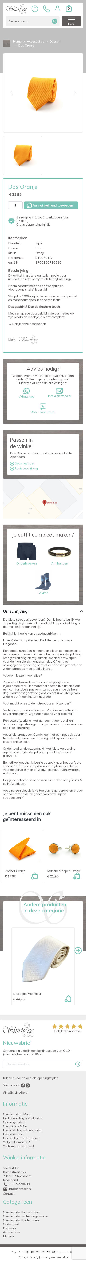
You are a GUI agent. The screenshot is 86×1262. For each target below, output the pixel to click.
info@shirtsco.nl (59, 396)
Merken (8, 1236)
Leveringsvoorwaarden (54, 1257)
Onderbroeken (26, 563)
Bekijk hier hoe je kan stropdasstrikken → (32, 633)
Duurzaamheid (13, 1134)
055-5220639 (19, 1184)
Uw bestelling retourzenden (23, 1130)
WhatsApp (27, 396)
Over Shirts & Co (15, 1126)
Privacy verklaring (28, 1257)
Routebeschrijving (26, 468)
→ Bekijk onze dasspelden (27, 324)
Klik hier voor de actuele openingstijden (30, 1078)
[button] (57, 8)
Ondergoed (11, 1224)
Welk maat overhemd (18, 1146)
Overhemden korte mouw (21, 1220)
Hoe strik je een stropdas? (21, 1138)
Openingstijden (24, 463)
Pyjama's (9, 1228)
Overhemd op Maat (17, 1114)
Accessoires (11, 1232)
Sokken (43, 593)
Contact (9, 1194)
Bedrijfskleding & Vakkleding (23, 1118)
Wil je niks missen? (16, 1142)
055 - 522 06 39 (43, 412)
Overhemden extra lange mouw (25, 1216)
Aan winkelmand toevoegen (53, 205)
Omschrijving (15, 611)
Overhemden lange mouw (21, 1212)
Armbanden (59, 563)
